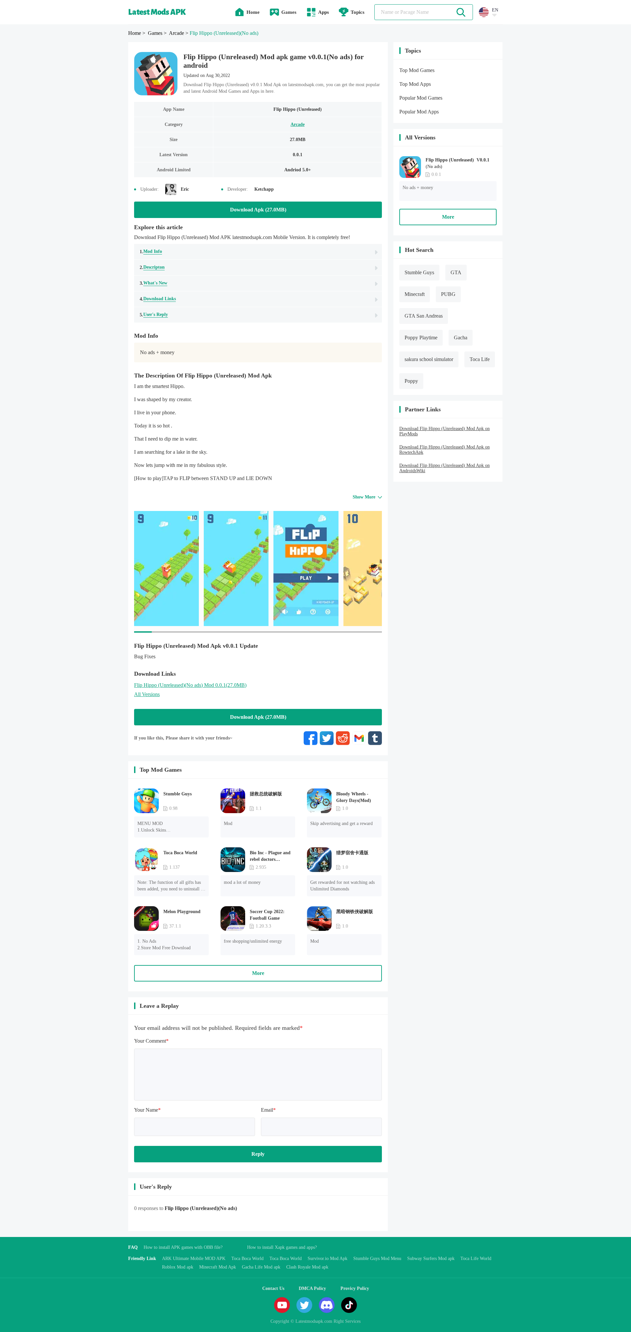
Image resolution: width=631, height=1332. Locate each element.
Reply (258, 1154)
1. (151, 251)
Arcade (298, 124)
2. (152, 267)
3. (153, 283)
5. (154, 314)
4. (158, 299)
